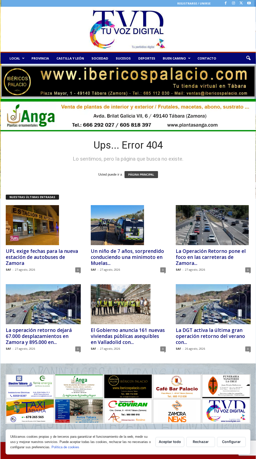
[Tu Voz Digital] (128, 29)
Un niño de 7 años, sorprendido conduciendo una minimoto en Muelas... (127, 257)
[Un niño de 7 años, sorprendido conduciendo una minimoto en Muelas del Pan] (128, 225)
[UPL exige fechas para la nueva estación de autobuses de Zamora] (43, 225)
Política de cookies (65, 447)
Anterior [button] (6, 80)
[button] (248, 58)
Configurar (231, 441)
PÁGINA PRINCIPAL (141, 174)
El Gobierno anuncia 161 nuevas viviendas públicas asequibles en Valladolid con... (128, 336)
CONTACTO (207, 58)
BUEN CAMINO (174, 58)
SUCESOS (123, 58)
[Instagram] (233, 3)
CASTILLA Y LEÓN (70, 58)
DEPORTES (146, 58)
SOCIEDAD (100, 58)
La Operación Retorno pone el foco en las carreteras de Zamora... (211, 257)
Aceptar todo (170, 441)
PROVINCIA (40, 58)
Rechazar (201, 441)
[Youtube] (249, 3)
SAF (8, 269)
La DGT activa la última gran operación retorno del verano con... (210, 336)
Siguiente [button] (249, 80)
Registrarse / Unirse (193, 3)
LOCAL (15, 58)
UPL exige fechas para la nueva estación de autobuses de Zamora (42, 257)
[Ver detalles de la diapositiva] (128, 81)
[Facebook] (226, 3)
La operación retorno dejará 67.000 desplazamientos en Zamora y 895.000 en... (39, 336)
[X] (241, 3)
